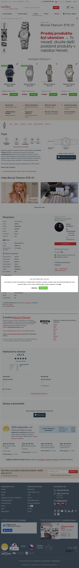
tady (60, 284)
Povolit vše (43, 288)
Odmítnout (34, 288)
